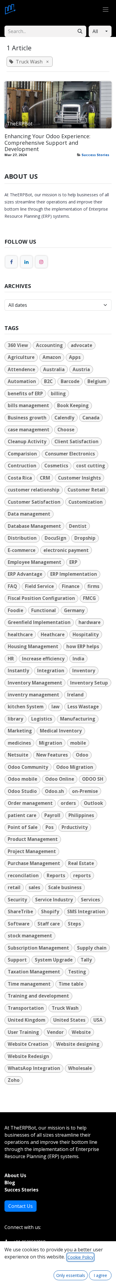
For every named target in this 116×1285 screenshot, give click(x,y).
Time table (71, 984)
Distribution (22, 538)
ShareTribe (20, 911)
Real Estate (81, 863)
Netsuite (18, 755)
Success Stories (95, 155)
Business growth (27, 418)
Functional (43, 610)
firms (93, 586)
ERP (73, 562)
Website (81, 1032)
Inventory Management (35, 683)
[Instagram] (41, 262)
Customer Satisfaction (34, 502)
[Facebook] (11, 262)
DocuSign (55, 538)
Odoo (82, 755)
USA (98, 1020)
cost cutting (90, 466)
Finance (70, 586)
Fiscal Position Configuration (41, 598)
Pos (50, 827)
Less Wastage (83, 707)
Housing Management (33, 646)
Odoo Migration (74, 767)
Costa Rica (20, 478)
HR (11, 659)
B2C (48, 381)
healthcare (20, 634)
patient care (22, 815)
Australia (54, 369)
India (78, 659)
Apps (75, 357)
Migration (50, 743)
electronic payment (66, 550)
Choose (65, 430)
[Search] (80, 31)
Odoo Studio (22, 791)
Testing (77, 972)
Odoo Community (28, 767)
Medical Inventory (61, 731)
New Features (52, 755)
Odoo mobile (22, 779)
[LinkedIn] (26, 262)
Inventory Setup (89, 683)
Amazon (52, 357)
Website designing (77, 1044)
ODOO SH (92, 779)
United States (69, 1020)
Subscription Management (38, 948)
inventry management (33, 695)
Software (18, 924)
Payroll (52, 815)
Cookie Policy (80, 1257)
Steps (74, 924)
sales (34, 887)
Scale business (64, 887)
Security (17, 900)
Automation (22, 381)
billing (58, 393)
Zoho (14, 1080)
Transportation (26, 1008)
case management (28, 430)
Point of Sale (22, 827)
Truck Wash (65, 1008)
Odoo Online (59, 779)
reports (82, 875)
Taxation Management (34, 972)
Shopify (50, 911)
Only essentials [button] (70, 1275)
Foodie (15, 610)
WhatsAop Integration (34, 1068)
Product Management (33, 839)
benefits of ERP (25, 393)
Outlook (93, 803)
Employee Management (34, 562)
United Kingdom (26, 1020)
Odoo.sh (54, 791)
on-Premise (85, 791)
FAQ (12, 586)
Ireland (75, 695)
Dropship (84, 538)
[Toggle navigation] (106, 9)
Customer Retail (86, 490)
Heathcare (53, 634)
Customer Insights (79, 478)
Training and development (38, 996)
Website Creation (28, 1044)
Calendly (64, 418)
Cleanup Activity (27, 441)
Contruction (22, 466)
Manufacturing (77, 719)
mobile (78, 743)
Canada (90, 418)
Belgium (96, 381)
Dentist (78, 526)
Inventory (83, 670)
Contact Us (20, 1206)
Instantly (18, 670)
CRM (45, 478)
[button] (100, 31)
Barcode (70, 381)
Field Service (39, 586)
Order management (30, 803)
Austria (81, 369)
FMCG (89, 598)
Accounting (49, 345)
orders (68, 803)
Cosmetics (56, 466)
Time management (29, 984)
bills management (28, 405)
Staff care (48, 924)
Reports (56, 875)
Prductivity (75, 827)
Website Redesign (28, 1056)
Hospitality (86, 634)
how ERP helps (82, 646)
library (15, 719)
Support (17, 960)
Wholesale (80, 1068)
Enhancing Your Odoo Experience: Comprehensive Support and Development (47, 143)
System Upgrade (54, 960)
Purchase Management (34, 863)
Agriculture (21, 357)
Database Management (34, 526)
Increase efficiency (43, 659)
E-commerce (21, 550)
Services (90, 900)
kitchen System (25, 707)
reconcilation (23, 875)
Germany (74, 610)
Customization (85, 502)
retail (14, 887)
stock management (30, 936)
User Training (23, 1032)
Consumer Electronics (70, 454)
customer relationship (33, 490)
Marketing (20, 731)
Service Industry (54, 900)
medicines (19, 743)
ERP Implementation (73, 574)
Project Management (32, 851)
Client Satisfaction (76, 441)
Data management (29, 514)
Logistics (41, 719)
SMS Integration (86, 911)
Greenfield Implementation (39, 622)
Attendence (21, 369)
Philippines (81, 815)
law (55, 707)
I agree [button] (100, 1275)
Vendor (55, 1032)
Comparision (22, 454)
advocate (81, 345)
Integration (50, 670)
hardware (90, 622)
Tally (86, 960)
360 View (18, 345)
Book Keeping (73, 405)
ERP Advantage (25, 574)
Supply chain (91, 948)
